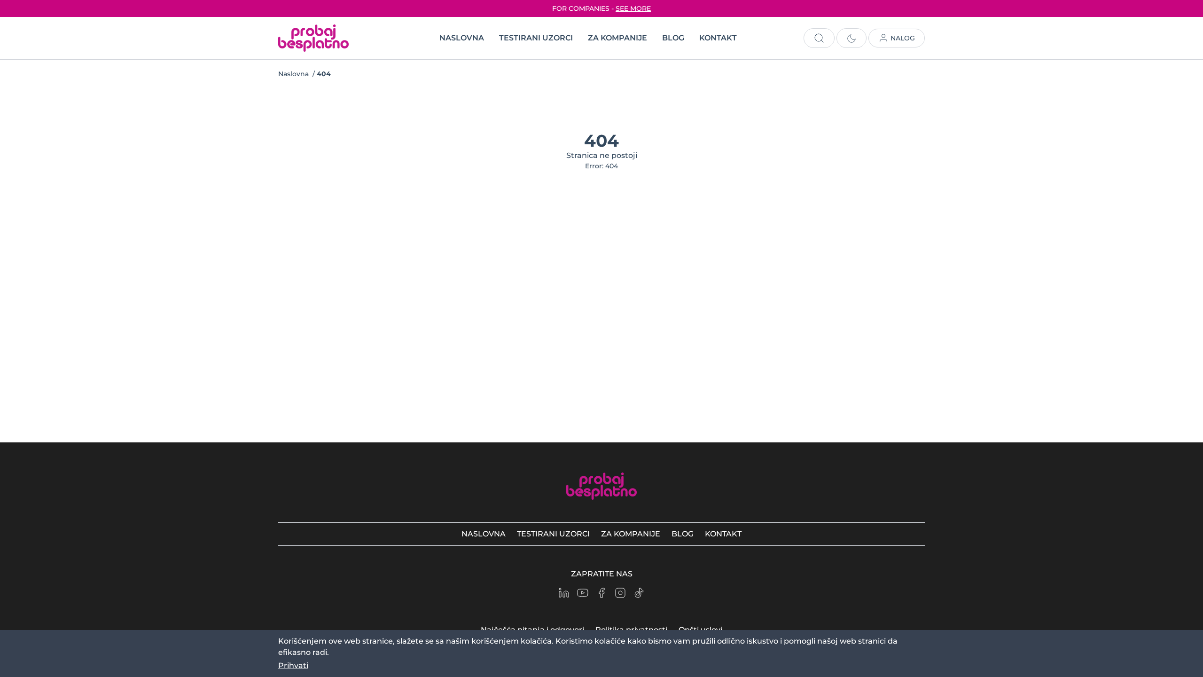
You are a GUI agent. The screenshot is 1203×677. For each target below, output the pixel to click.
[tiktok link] (639, 592)
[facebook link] (601, 592)
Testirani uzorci (536, 37)
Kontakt (718, 37)
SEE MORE (633, 8)
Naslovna (461, 37)
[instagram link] (620, 592)
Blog (673, 37)
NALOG (903, 38)
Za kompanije (617, 37)
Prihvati (293, 665)
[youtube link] (582, 592)
